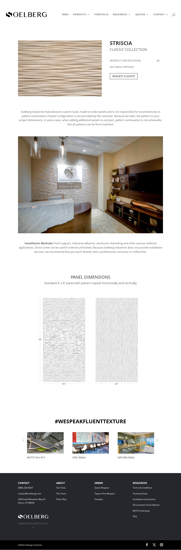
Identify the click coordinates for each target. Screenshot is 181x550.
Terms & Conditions (147, 487)
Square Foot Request (105, 493)
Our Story (61, 487)
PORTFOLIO (101, 14)
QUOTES (140, 14)
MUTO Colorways (141, 510)
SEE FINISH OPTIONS (122, 67)
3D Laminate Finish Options (146, 504)
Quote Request (108, 487)
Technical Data (140, 493)
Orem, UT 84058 (26, 502)
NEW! (65, 14)
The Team (70, 493)
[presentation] (23, 441)
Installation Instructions (144, 499)
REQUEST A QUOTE (123, 76)
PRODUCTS (79, 14)
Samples (99, 499)
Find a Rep (61, 499)
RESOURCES (120, 14)
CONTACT (159, 14)
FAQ (135, 516)
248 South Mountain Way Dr (32, 499)
